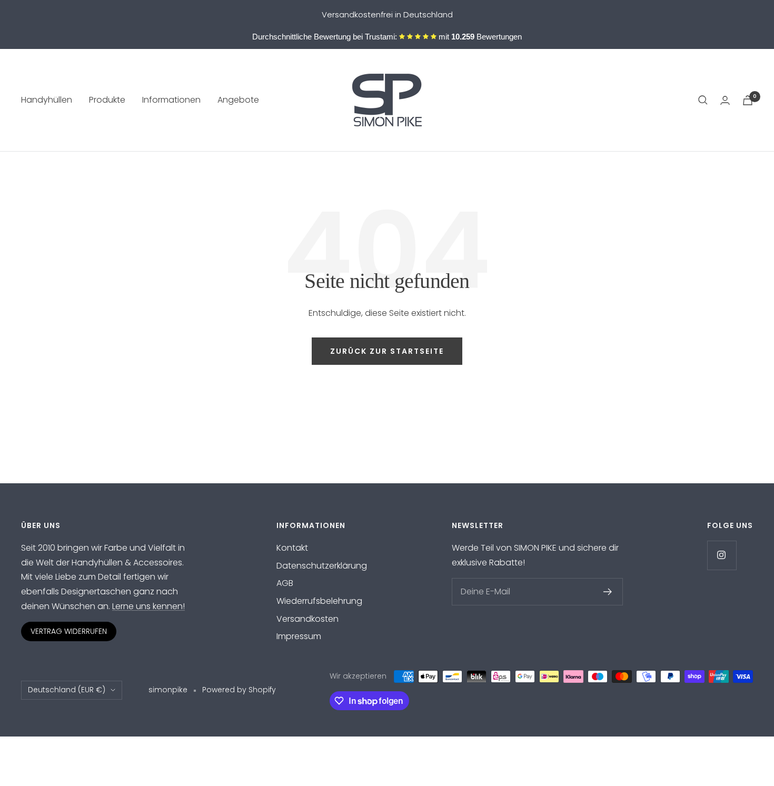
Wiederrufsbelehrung (319, 601)
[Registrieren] (607, 591)
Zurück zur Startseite (387, 351)
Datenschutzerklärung (321, 566)
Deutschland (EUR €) (66, 689)
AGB (284, 583)
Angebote (238, 100)
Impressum (298, 636)
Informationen (171, 100)
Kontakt (292, 548)
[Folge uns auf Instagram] (721, 555)
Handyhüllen (46, 100)
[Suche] (703, 100)
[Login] (725, 100)
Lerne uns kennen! (148, 606)
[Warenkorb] (747, 100)
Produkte (107, 100)
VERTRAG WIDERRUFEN (69, 631)
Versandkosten (307, 619)
